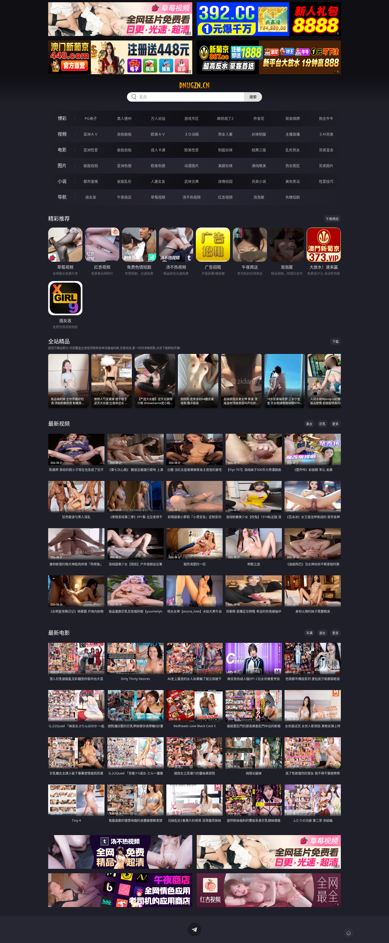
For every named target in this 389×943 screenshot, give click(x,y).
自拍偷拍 (124, 134)
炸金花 (258, 118)
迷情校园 (225, 181)
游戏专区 (191, 118)
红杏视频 (225, 197)
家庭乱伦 (124, 181)
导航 (62, 197)
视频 (62, 134)
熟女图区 (292, 165)
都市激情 (91, 181)
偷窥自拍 (91, 165)
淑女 (322, 633)
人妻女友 (158, 181)
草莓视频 (158, 197)
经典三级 (259, 149)
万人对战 (158, 118)
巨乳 (322, 424)
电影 (62, 150)
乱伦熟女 (292, 149)
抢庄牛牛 (326, 118)
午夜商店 (124, 197)
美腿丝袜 (225, 165)
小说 (62, 181)
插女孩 (90, 197)
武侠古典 (191, 181)
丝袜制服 (259, 134)
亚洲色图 (124, 165)
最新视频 (59, 423)
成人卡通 (158, 149)
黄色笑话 (292, 181)
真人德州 (124, 118)
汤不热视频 (192, 197)
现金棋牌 (292, 118)
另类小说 (259, 181)
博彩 (62, 118)
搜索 (253, 96)
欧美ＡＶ (158, 134)
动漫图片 (191, 165)
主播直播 (292, 134)
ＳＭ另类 (326, 134)
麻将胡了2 (225, 118)
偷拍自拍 (124, 149)
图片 (62, 166)
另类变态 (326, 149)
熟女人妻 (225, 134)
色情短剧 (292, 197)
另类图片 (326, 165)
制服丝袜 (225, 149)
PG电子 (91, 118)
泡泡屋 (258, 197)
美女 (309, 424)
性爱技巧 (326, 181)
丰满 (309, 633)
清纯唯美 (259, 165)
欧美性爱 (191, 149)
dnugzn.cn (194, 85)
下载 (335, 341)
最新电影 (59, 632)
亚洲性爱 (91, 149)
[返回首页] (348, 933)
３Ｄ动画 (191, 134)
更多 (335, 424)
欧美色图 (158, 165)
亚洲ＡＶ (91, 134)
